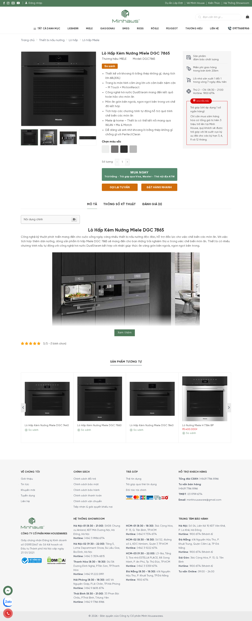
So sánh (109, 66)
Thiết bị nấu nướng (52, 40)
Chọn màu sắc (111, 141)
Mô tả (92, 204)
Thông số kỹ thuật (119, 204)
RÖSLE (155, 28)
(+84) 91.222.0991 (94, 574)
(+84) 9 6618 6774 (94, 588)
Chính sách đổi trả (84, 479)
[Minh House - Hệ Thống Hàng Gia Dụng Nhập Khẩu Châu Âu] (126, 16)
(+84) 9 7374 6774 (146, 534)
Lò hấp (73, 40)
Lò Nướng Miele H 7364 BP (198, 425)
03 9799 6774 (194, 494)
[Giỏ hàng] (245, 17)
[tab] (92, 204)
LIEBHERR (73, 28)
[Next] (90, 85)
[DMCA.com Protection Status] (56, 560)
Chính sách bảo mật (86, 484)
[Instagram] (8, 3)
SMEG (126, 28)
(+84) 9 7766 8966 (94, 602)
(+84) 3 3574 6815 (94, 556)
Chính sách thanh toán (87, 495)
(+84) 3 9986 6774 (94, 538)
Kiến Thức (214, 3)
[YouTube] (18, 3)
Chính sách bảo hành (86, 490)
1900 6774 (142, 580)
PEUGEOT (172, 28)
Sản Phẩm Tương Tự (126, 361)
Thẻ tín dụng (133, 479)
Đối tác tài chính (136, 490)
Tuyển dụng (28, 495)
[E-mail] (13, 3)
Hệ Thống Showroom (236, 3)
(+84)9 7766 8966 (209, 479)
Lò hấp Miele (90, 40)
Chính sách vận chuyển (87, 501)
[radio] (105, 149)
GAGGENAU (107, 28)
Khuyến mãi (28, 490)
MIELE (89, 28)
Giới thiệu (27, 479)
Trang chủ (27, 40)
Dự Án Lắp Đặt (174, 3)
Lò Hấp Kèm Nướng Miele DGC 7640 (152, 425)
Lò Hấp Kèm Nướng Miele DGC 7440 (47, 425)
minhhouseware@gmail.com (204, 500)
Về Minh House (196, 3)
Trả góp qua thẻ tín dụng (141, 484)
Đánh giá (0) (152, 204)
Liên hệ (214, 28)
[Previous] (27, 85)
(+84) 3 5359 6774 (147, 566)
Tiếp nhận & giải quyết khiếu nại (93, 507)
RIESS (140, 28)
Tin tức (25, 484)
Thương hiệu (194, 28)
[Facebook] (4, 3)
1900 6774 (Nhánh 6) (201, 534)
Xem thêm (125, 332)
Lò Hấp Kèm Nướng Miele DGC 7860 (99, 425)
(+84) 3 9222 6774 (147, 548)
